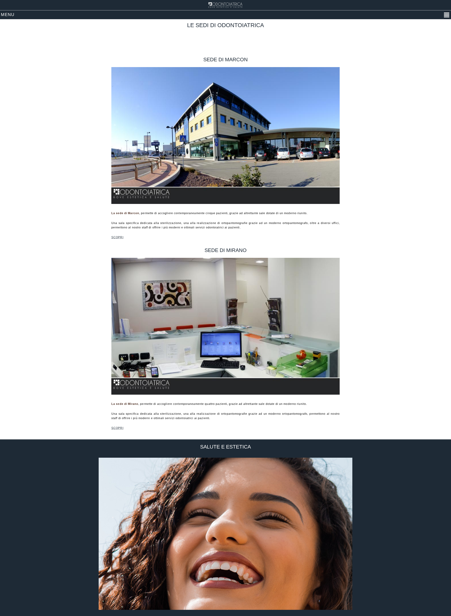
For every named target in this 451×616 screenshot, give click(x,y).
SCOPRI (117, 237)
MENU (7, 14)
